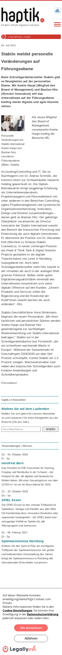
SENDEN (50, 429)
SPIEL (11, 500)
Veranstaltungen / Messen (17, 445)
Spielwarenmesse (23, 541)
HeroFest (13, 463)
